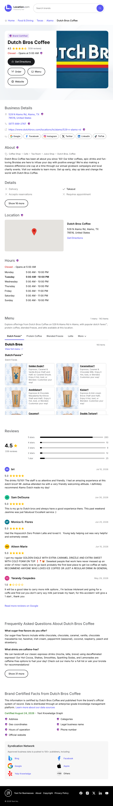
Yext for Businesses (24, 793)
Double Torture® (89, 413)
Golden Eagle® (36, 366)
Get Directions (75, 237)
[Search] (100, 8)
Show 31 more (16, 673)
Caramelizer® (87, 366)
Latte (70, 336)
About (38, 793)
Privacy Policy (62, 793)
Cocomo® (34, 413)
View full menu (12, 349)
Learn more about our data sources (35, 707)
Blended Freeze (55, 336)
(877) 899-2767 (17, 123)
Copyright (48, 793)
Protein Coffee (34, 336)
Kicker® (84, 390)
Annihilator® (35, 390)
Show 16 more (16, 203)
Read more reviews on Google (21, 605)
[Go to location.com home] (17, 8)
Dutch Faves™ (14, 336)
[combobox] (69, 8)
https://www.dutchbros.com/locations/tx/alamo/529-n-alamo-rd (45, 129)
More (81, 336)
